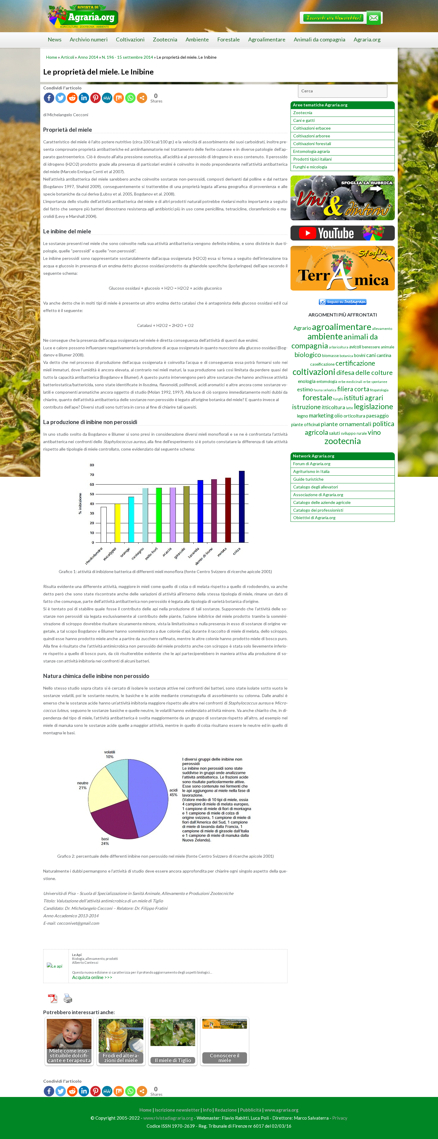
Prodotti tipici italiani (312, 159)
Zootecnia (165, 39)
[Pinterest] (95, 98)
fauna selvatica (325, 390)
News (54, 39)
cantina (384, 355)
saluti (334, 433)
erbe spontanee (375, 382)
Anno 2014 (88, 57)
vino (374, 432)
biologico (307, 354)
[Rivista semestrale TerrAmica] (343, 288)
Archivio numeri (89, 39)
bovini (359, 355)
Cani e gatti (304, 120)
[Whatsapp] (130, 98)
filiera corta (353, 388)
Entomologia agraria (311, 151)
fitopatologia (379, 390)
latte (349, 408)
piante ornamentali (346, 423)
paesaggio (377, 415)
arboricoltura (338, 347)
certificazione (355, 363)
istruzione (306, 407)
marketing (321, 415)
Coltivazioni (130, 39)
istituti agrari (363, 397)
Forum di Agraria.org (311, 463)
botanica (346, 355)
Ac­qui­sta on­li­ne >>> (92, 977)
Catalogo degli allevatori (315, 486)
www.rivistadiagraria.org (168, 1118)
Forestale (228, 39)
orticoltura (354, 415)
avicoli (355, 346)
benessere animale (378, 347)
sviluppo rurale (354, 433)
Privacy (339, 1118)
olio (338, 415)
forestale (317, 397)
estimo (305, 389)
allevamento (382, 328)
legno (302, 415)
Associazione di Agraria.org (318, 494)
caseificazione (322, 364)
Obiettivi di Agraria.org (314, 517)
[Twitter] (60, 98)
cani (371, 355)
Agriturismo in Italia (311, 471)
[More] (142, 98)
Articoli (67, 57)
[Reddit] (72, 98)
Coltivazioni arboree (311, 135)
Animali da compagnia (319, 39)
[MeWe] (107, 98)
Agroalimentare (266, 39)
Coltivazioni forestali (312, 143)
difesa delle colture (364, 372)
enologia (307, 381)
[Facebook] (49, 98)
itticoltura (333, 407)
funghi (338, 399)
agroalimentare (341, 326)
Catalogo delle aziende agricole (322, 502)
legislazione (373, 406)
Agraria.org (367, 39)
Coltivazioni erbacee (312, 128)
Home (51, 57)
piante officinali (305, 424)
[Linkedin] (84, 98)
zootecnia (342, 441)
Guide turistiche (308, 479)
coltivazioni (314, 372)
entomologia (326, 381)
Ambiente (197, 39)
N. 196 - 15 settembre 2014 (127, 57)
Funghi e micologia (310, 166)
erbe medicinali (350, 382)
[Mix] (119, 98)
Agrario (302, 328)
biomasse (330, 355)
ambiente (325, 336)
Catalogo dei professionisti (318, 510)
